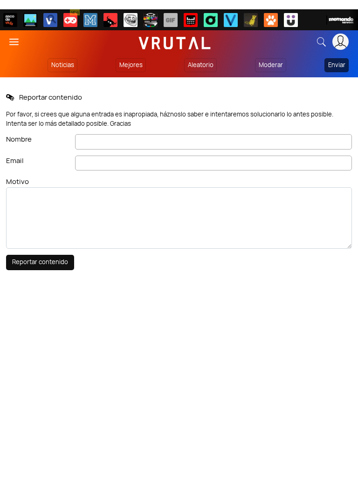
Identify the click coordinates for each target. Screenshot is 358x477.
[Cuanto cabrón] (131, 20)
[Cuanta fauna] (271, 20)
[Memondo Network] (342, 20)
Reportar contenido (40, 262)
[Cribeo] (211, 20)
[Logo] (174, 41)
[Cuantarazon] (30, 20)
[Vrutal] (70, 20)
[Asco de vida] (10, 20)
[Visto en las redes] (50, 20)
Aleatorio (200, 65)
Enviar (336, 65)
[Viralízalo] (231, 20)
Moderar (271, 65)
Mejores (131, 65)
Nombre (19, 139)
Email (15, 160)
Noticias (62, 65)
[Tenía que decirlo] (191, 20)
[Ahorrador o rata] (251, 20)
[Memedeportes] (90, 20)
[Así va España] (110, 20)
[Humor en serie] (291, 20)
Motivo (17, 181)
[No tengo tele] (151, 20)
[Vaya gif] (171, 20)
